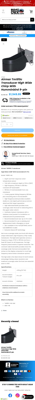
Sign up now (27, 112)
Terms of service (13, 380)
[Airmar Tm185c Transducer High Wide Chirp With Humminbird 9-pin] (8, 334)
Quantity (3, 121)
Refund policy (20, 377)
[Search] (32, 19)
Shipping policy (23, 380)
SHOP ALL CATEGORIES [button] (18, 35)
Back (4, 39)
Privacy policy (28, 377)
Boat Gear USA (11, 377)
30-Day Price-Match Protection (14, 143)
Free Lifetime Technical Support (14, 147)
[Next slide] (32, 32)
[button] (3, 10)
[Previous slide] (3, 32)
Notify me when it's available (17, 135)
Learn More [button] (17, 5)
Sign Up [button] (19, 29)
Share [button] (5, 310)
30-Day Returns (9, 140)
